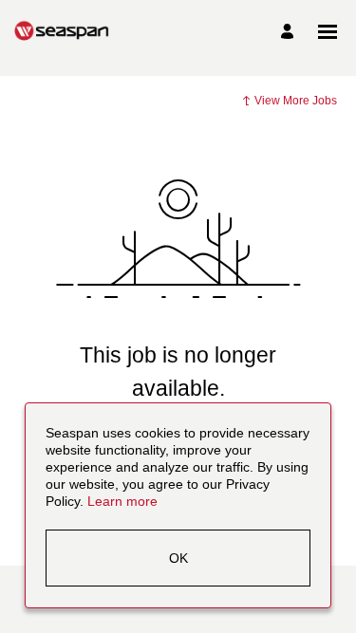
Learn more (122, 502)
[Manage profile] (290, 32)
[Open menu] (327, 32)
